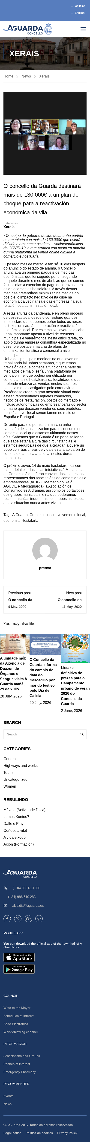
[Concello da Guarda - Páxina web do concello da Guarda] (28, 28)
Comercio (37, 515)
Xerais (44, 76)
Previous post (19, 593)
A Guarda (20, 515)
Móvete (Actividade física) (24, 810)
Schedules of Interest (18, 1016)
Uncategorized (15, 779)
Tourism (9, 773)
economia (11, 520)
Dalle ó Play (13, 824)
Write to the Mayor (16, 1008)
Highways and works (20, 766)
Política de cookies (39, 1133)
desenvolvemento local (66, 515)
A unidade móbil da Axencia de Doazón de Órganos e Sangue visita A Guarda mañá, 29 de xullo (14, 673)
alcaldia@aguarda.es (28, 905)
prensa (45, 568)
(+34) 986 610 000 (26, 888)
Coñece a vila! (15, 830)
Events (8, 1096)
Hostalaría (29, 520)
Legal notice (12, 1133)
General (10, 759)
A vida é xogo (14, 837)
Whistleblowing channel (20, 1032)
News (26, 76)
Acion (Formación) (18, 844)
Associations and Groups (21, 1056)
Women (9, 786)
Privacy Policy (67, 1133)
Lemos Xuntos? (16, 817)
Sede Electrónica (15, 1024)
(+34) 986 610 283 (22, 897)
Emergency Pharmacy (19, 1072)
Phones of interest (16, 1064)
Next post (74, 593)
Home (8, 76)
